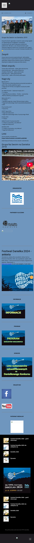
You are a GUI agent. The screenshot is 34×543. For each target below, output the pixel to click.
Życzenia (13, 458)
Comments (29, 13)
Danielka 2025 (14, 452)
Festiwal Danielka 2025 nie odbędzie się (18, 446)
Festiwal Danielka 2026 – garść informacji (19, 439)
